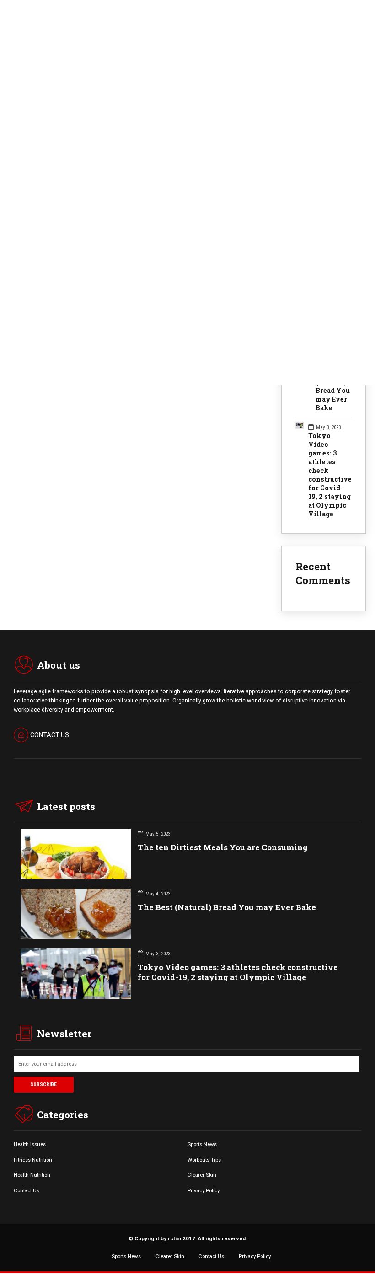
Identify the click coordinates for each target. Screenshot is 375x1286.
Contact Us (26, 1190)
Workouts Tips (204, 1160)
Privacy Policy (204, 1190)
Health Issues (30, 1144)
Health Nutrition (32, 1175)
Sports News (202, 1144)
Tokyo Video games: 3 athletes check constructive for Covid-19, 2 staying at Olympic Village (330, 475)
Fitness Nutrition (33, 1160)
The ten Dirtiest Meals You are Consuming (223, 847)
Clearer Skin (202, 1175)
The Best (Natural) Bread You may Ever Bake (333, 390)
